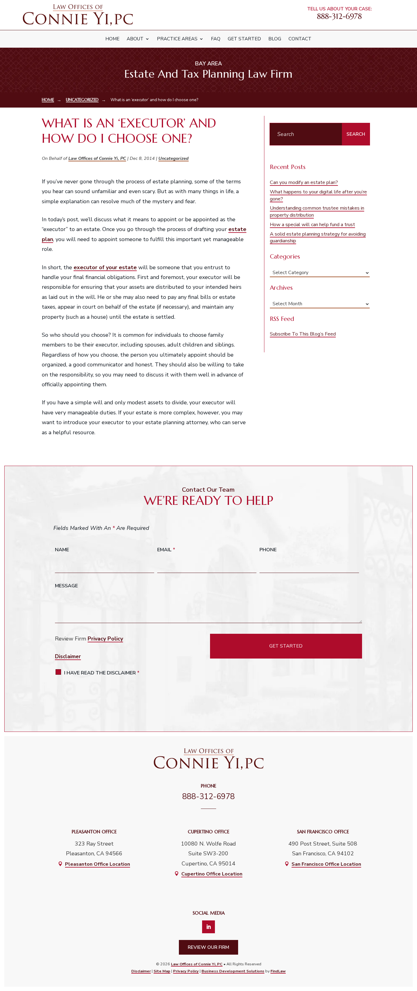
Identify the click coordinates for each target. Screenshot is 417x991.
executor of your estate (105, 267)
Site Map (162, 971)
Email (166, 549)
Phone (268, 549)
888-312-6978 (339, 16)
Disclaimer (68, 656)
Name (62, 549)
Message (66, 585)
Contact (299, 39)
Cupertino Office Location (211, 874)
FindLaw (278, 971)
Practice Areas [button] (177, 39)
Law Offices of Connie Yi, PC (97, 158)
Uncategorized (173, 158)
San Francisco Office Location (326, 864)
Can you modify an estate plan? (304, 182)
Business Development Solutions (232, 971)
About (135, 39)
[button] (408, 943)
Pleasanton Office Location (97, 864)
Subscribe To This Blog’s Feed (303, 334)
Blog (274, 39)
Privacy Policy (105, 638)
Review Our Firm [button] (208, 947)
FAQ (215, 39)
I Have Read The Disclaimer (102, 673)
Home (112, 39)
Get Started (244, 39)
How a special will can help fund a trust (312, 224)
